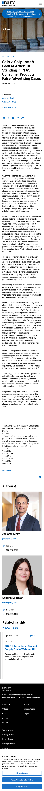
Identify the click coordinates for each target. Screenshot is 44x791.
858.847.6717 (12, 550)
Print (13, 117)
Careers (5, 713)
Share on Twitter (8, 117)
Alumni (5, 718)
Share (22, 117)
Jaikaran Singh (8, 98)
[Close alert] (39, 14)
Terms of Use (7, 730)
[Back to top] (40, 478)
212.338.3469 (12, 614)
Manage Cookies (22, 773)
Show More (7, 107)
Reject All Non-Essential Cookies (22, 780)
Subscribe (6, 722)
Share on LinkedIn (3, 117)
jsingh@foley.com (9, 538)
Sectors (26, 704)
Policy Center (7, 739)
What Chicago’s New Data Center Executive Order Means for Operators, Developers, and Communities (21, 13)
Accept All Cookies (22, 787)
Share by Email (17, 117)
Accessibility (7, 748)
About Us (6, 704)
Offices (5, 709)
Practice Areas (29, 709)
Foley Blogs (8, 56)
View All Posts (10, 627)
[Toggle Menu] (40, 4)
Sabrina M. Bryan (9, 102)
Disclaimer (6, 470)
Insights (26, 713)
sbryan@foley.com (9, 602)
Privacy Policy (7, 734)
